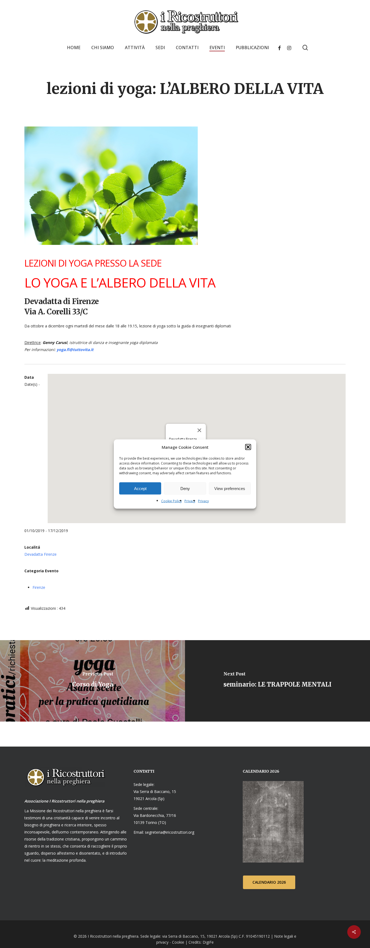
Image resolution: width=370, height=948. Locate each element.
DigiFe (208, 942)
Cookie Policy (171, 501)
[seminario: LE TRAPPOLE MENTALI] (277, 681)
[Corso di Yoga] (92, 681)
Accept (140, 488)
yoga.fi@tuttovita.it (75, 349)
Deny (185, 488)
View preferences (229, 488)
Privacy (189, 501)
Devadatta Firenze (40, 554)
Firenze (39, 587)
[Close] (199, 430)
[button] (248, 447)
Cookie (178, 942)
